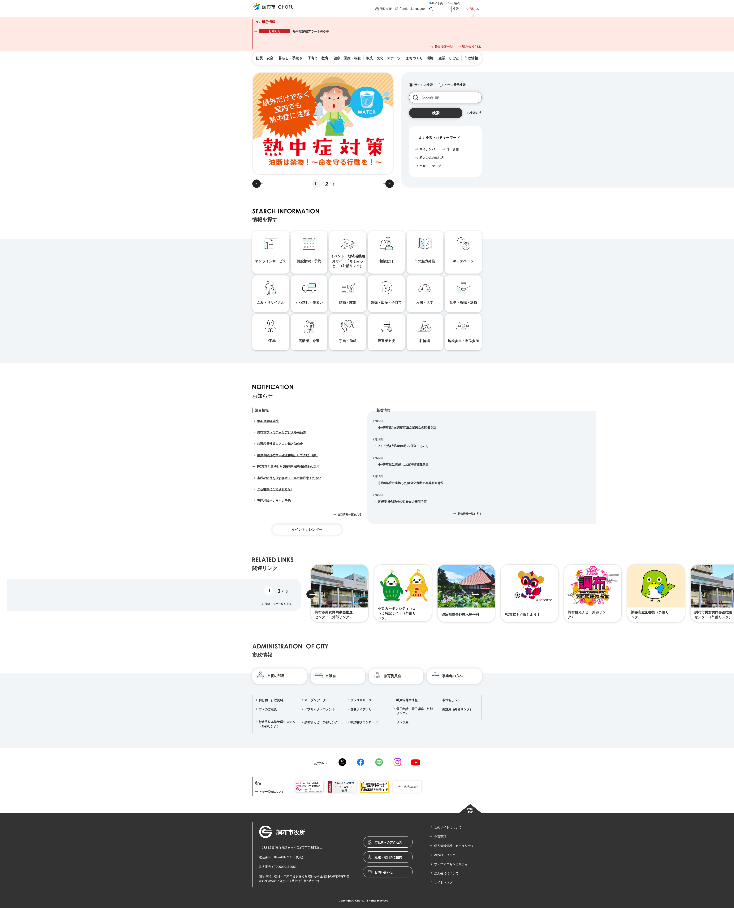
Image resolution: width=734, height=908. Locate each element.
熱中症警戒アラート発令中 (311, 31)
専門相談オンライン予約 (274, 500)
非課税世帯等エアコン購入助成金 (280, 443)
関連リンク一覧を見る (278, 603)
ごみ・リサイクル (270, 302)
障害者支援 (386, 341)
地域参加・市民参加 (463, 341)
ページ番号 (453, 3)
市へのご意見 (268, 709)
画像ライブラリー (362, 709)
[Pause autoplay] (316, 183)
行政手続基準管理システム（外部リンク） (277, 724)
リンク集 (402, 722)
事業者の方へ (452, 676)
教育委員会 (392, 676)
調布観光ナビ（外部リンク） (587, 614)
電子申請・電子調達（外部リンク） (414, 711)
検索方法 (475, 113)
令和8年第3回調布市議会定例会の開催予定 (407, 427)
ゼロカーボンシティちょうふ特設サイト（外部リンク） (397, 613)
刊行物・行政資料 (271, 700)
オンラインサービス (270, 261)
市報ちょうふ (451, 700)
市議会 (331, 676)
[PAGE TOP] (470, 808)
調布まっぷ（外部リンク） (322, 722)
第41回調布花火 (268, 421)
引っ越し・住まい (309, 302)
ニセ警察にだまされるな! (274, 489)
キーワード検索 (415, 97)
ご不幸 (271, 341)
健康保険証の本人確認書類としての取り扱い (287, 455)
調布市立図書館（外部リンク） (650, 614)
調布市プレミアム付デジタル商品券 (281, 432)
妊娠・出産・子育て (386, 302)
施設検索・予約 (309, 261)
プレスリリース (361, 700)
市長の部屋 (275, 676)
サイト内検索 (431, 9)
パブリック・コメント (319, 709)
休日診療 (453, 149)
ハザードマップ (430, 166)
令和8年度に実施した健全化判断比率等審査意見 (411, 483)
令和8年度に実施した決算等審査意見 (403, 464)
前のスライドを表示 (256, 183)
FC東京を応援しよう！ (522, 614)
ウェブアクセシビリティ (451, 864)
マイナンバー (429, 149)
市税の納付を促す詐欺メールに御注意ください (289, 478)
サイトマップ (443, 882)
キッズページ (463, 261)
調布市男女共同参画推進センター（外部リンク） (334, 614)
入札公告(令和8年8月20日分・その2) (403, 446)
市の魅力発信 (424, 261)
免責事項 (440, 836)
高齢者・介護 (309, 341)
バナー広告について (272, 791)
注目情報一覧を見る (350, 514)
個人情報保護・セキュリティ (454, 845)
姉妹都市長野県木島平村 (460, 614)
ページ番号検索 (455, 84)
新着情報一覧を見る (470, 513)
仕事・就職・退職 (463, 302)
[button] (383, 9)
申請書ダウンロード (364, 722)
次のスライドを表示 (389, 183)
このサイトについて (448, 827)
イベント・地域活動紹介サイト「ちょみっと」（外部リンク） (347, 261)
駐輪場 (425, 341)
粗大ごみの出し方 (432, 157)
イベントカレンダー (306, 529)
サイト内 (437, 3)
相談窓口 (386, 261)
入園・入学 (424, 302)
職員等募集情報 (407, 700)
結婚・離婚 (347, 302)
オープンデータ (315, 700)
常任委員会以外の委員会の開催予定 (402, 501)
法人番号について (446, 873)
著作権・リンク (445, 855)
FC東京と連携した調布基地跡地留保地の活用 (288, 466)
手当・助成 (347, 341)
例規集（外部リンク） (457, 709)
